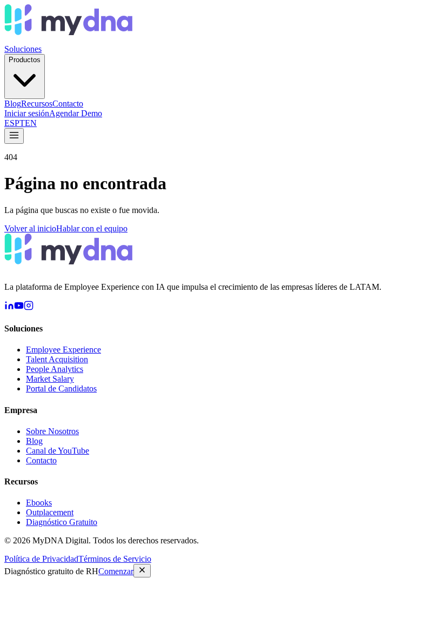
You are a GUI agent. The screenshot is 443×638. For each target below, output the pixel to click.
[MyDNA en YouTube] (19, 307)
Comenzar (115, 571)
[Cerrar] (142, 570)
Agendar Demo (75, 113)
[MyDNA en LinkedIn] (9, 307)
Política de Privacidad (41, 558)
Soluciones (23, 49)
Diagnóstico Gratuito (61, 522)
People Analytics (54, 369)
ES (9, 123)
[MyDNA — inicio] (68, 39)
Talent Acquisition (57, 359)
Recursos (36, 103)
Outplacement (49, 512)
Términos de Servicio (114, 558)
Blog (12, 103)
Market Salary (50, 378)
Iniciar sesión (26, 113)
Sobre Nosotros (52, 431)
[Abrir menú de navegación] (14, 136)
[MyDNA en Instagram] (28, 307)
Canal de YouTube (57, 450)
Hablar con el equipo (91, 228)
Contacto (67, 103)
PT (20, 123)
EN (31, 123)
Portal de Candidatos (61, 388)
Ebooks (39, 502)
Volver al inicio (30, 228)
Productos (25, 60)
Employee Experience (63, 349)
